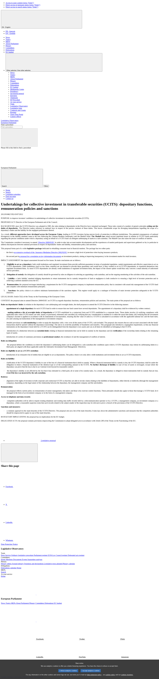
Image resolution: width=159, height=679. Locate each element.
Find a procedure (7, 125)
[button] (36, 594)
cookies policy (110, 675)
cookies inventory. (127, 675)
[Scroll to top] (19, 453)
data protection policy (94, 675)
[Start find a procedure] (19, 137)
